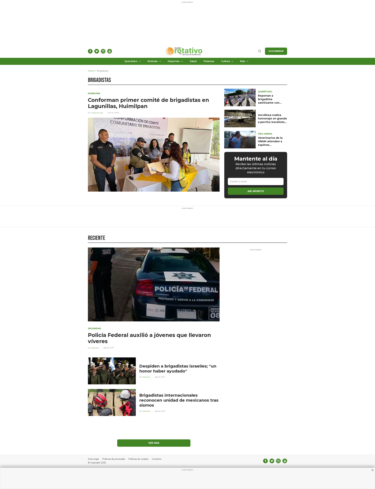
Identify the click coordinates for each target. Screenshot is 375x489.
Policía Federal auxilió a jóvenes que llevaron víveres (149, 338)
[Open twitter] (96, 51)
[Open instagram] (103, 51)
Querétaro (131, 61)
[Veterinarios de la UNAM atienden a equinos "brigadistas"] (240, 139)
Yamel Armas (97, 113)
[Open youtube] (109, 51)
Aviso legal (93, 459)
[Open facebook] (90, 51)
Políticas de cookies (138, 459)
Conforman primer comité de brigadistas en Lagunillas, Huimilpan (148, 103)
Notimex (95, 348)
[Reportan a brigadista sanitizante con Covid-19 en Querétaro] (240, 97)
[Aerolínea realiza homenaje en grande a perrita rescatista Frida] (240, 118)
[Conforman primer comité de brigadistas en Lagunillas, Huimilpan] (154, 154)
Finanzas (209, 61)
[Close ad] (372, 470)
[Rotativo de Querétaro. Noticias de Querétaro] (184, 51)
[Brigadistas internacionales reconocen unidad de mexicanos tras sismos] (112, 402)
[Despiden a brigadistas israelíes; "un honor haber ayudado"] (112, 370)
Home (91, 71)
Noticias (153, 61)
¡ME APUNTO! (255, 191)
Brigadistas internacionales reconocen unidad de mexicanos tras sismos (178, 400)
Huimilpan (94, 93)
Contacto (156, 459)
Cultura (225, 61)
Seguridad (94, 328)
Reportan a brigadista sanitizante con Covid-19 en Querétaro (268, 102)
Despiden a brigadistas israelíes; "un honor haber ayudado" (177, 369)
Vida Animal (265, 134)
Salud (193, 61)
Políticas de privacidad (113, 459)
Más (242, 61)
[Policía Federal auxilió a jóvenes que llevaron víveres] (154, 284)
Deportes (174, 61)
